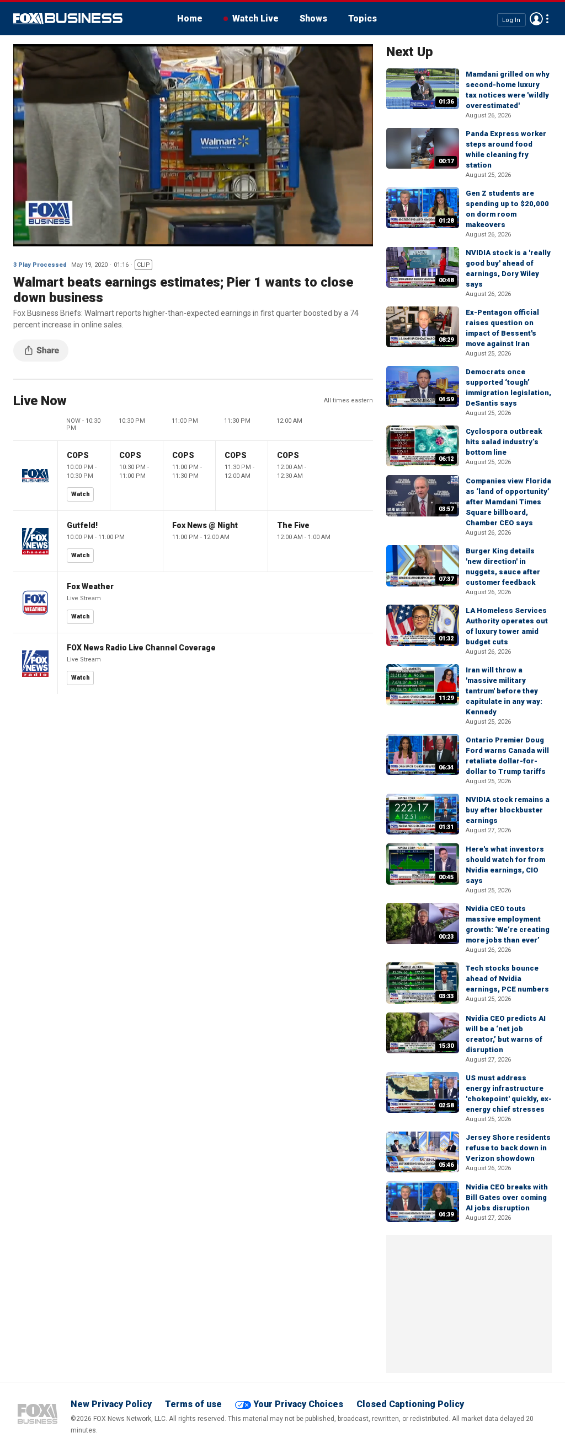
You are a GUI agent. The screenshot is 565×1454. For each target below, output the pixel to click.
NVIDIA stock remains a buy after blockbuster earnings (508, 810)
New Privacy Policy (111, 1404)
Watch (80, 494)
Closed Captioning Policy (410, 1404)
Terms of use (193, 1404)
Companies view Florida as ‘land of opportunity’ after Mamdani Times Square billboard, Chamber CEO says (508, 502)
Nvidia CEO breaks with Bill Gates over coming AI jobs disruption (507, 1197)
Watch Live (255, 18)
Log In (511, 19)
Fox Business (67, 18)
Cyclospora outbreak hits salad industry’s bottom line (504, 441)
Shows (313, 18)
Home (189, 18)
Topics (362, 18)
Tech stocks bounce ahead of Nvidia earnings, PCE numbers (507, 978)
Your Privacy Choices (298, 1404)
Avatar (536, 18)
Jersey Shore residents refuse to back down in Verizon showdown (508, 1147)
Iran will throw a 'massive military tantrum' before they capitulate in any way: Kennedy (504, 691)
